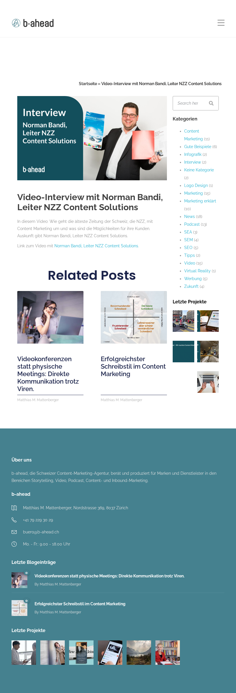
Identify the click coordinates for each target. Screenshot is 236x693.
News (189, 216)
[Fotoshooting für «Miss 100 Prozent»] (52, 652)
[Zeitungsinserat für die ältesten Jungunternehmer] (81, 652)
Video (189, 263)
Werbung (193, 278)
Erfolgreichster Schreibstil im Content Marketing (133, 366)
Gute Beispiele (197, 146)
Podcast (192, 224)
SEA (188, 232)
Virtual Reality (197, 271)
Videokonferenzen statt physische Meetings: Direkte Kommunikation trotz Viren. (48, 374)
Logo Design (196, 185)
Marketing (193, 193)
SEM (188, 240)
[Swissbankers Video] (110, 652)
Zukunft (191, 286)
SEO (188, 247)
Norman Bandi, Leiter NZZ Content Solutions (96, 246)
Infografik (192, 154)
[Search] (211, 103)
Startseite (88, 83)
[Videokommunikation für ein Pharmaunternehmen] (24, 652)
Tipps (189, 255)
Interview (192, 162)
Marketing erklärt (200, 201)
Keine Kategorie (199, 170)
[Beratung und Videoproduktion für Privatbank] (139, 652)
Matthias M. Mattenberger (60, 584)
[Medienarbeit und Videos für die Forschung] (167, 652)
